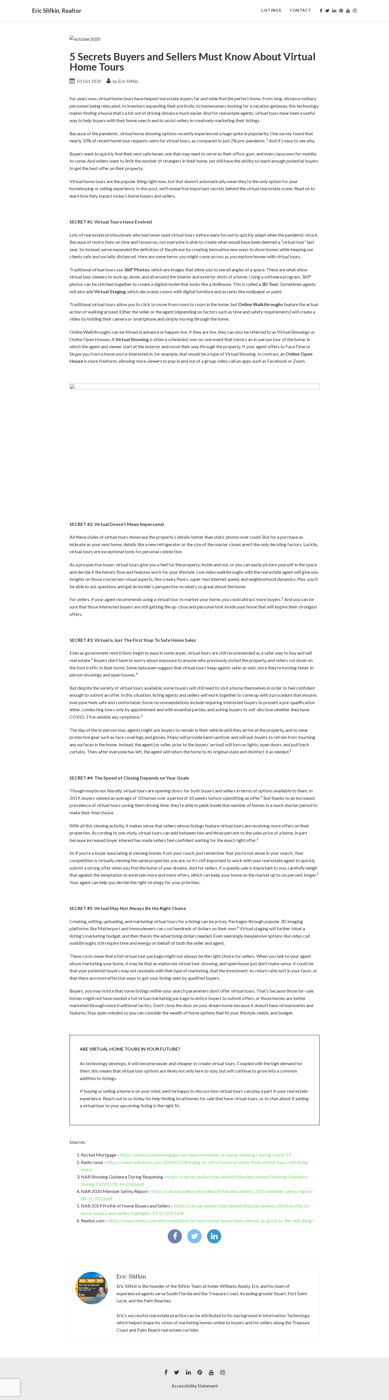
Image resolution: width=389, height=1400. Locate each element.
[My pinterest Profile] (341, 10)
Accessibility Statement (194, 1385)
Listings (271, 10)
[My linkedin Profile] (334, 10)
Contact (300, 10)
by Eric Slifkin (125, 81)
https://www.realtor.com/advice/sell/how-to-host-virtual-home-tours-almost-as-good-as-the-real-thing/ (210, 1220)
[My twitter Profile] (327, 10)
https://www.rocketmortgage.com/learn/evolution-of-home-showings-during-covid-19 (205, 1154)
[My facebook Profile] (321, 10)
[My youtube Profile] (348, 10)
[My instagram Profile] (355, 10)
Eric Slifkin (131, 1276)
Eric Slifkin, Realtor (56, 10)
